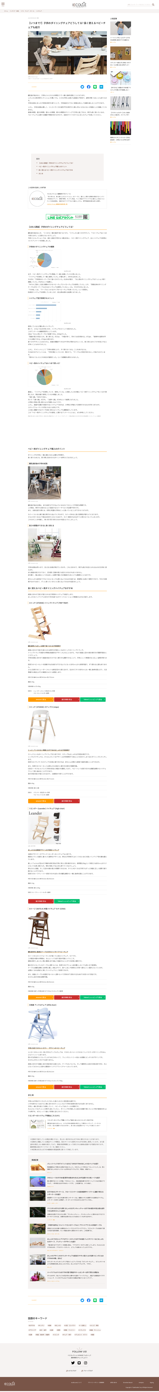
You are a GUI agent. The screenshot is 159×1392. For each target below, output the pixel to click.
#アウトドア (32, 1330)
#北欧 (51, 1330)
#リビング (56, 1335)
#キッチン (41, 1325)
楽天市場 (33, 846)
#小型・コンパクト (69, 1325)
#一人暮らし (82, 1325)
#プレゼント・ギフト (81, 1335)
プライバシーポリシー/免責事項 (96, 1382)
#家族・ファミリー (69, 1330)
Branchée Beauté (127, 1382)
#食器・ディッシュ (94, 1330)
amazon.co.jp (33, 77)
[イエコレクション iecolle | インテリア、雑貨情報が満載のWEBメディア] (79, 5)
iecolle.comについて (76, 1382)
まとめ (41, 173)
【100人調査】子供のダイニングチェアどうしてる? (56, 163)
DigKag (152, 1382)
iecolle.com (67, 271)
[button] (88, 87)
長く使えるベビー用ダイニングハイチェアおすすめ (56, 170)
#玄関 (30, 1335)
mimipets (141, 1382)
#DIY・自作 (43, 1330)
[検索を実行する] (153, 4)
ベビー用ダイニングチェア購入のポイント (53, 166)
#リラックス (82, 1330)
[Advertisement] (67, 135)
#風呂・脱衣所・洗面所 (42, 1335)
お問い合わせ (113, 1382)
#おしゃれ (58, 1325)
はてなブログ (72, 1371)
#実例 (58, 1330)
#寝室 (92, 1335)
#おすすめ (32, 1325)
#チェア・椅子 (67, 1335)
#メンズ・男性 (94, 1325)
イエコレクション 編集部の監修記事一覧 (57, 204)
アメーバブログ (88, 1371)
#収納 (49, 1325)
